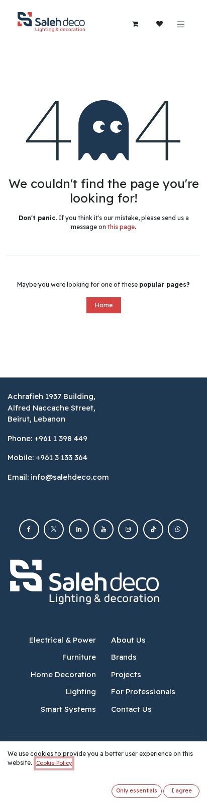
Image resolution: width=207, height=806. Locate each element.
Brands (124, 657)
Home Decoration (63, 674)
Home (104, 305)
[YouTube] (103, 529)
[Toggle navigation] (181, 24)
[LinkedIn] (79, 529)
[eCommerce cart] (135, 24)
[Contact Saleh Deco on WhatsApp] (178, 529)
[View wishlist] (160, 24)
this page (121, 227)
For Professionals (143, 691)
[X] (54, 529)
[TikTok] (153, 529)
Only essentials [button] (136, 790)
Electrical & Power (62, 640)
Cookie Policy (54, 762)
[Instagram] (128, 529)
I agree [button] (181, 790)
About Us (128, 640)
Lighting (81, 691)
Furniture (79, 657)
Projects (126, 674)
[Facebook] (29, 529)
